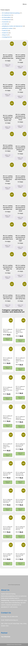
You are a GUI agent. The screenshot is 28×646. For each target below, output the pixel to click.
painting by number (7, 28)
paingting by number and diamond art (12, 26)
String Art (4, 35)
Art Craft (4, 24)
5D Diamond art (6, 15)
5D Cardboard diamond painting (10, 13)
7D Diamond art (6, 19)
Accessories (5, 21)
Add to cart (7, 65)
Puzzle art (4, 30)
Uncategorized (6, 37)
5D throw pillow (6, 17)
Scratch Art (5, 32)
